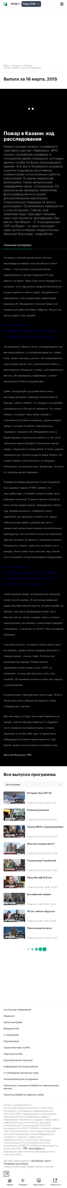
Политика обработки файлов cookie (24, 1094)
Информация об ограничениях (21, 1066)
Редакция (9, 1015)
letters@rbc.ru (37, 1148)
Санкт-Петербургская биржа (28, 1162)
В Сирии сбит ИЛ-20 (39, 793)
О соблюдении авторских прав (21, 1072)
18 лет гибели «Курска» (41, 911)
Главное (28, 65)
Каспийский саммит (39, 894)
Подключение (11, 1041)
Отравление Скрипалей (41, 860)
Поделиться (55, 1184)
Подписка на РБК (13, 1053)
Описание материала (17, 245)
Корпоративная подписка (18, 1060)
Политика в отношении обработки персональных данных (31, 1086)
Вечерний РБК (11, 1028)
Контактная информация (17, 1009)
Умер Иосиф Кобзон (39, 877)
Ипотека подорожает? (41, 844)
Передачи (17, 65)
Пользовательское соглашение (21, 1079)
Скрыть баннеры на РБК (17, 1047)
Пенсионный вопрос (39, 928)
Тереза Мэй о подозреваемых (45, 827)
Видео (15, 4)
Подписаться (38, 1184)
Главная (9, 1184)
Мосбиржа (37, 1160)
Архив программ (13, 1022)
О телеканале (11, 1034)
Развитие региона (38, 810)
